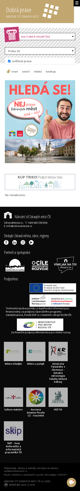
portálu (31, 308)
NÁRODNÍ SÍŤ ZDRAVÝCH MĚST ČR (22, 481)
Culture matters (13, 409)
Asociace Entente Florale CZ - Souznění (36, 412)
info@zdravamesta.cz (15, 470)
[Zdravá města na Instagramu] (24, 242)
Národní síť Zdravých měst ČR (32, 216)
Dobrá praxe (22, 11)
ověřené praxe (21, 61)
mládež (38, 72)
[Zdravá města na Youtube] (32, 242)
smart (14, 72)
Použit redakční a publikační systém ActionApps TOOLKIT (35, 474)
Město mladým (13, 363)
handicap (51, 72)
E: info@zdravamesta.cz (18, 226)
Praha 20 (14, 51)
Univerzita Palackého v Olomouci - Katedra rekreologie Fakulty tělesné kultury (58, 373)
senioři (26, 72)
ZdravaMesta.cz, (13, 222)
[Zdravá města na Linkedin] (15, 242)
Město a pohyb (35, 363)
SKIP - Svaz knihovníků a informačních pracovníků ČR (13, 448)
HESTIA (58, 409)
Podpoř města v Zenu (40, 177)
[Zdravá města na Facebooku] (7, 242)
